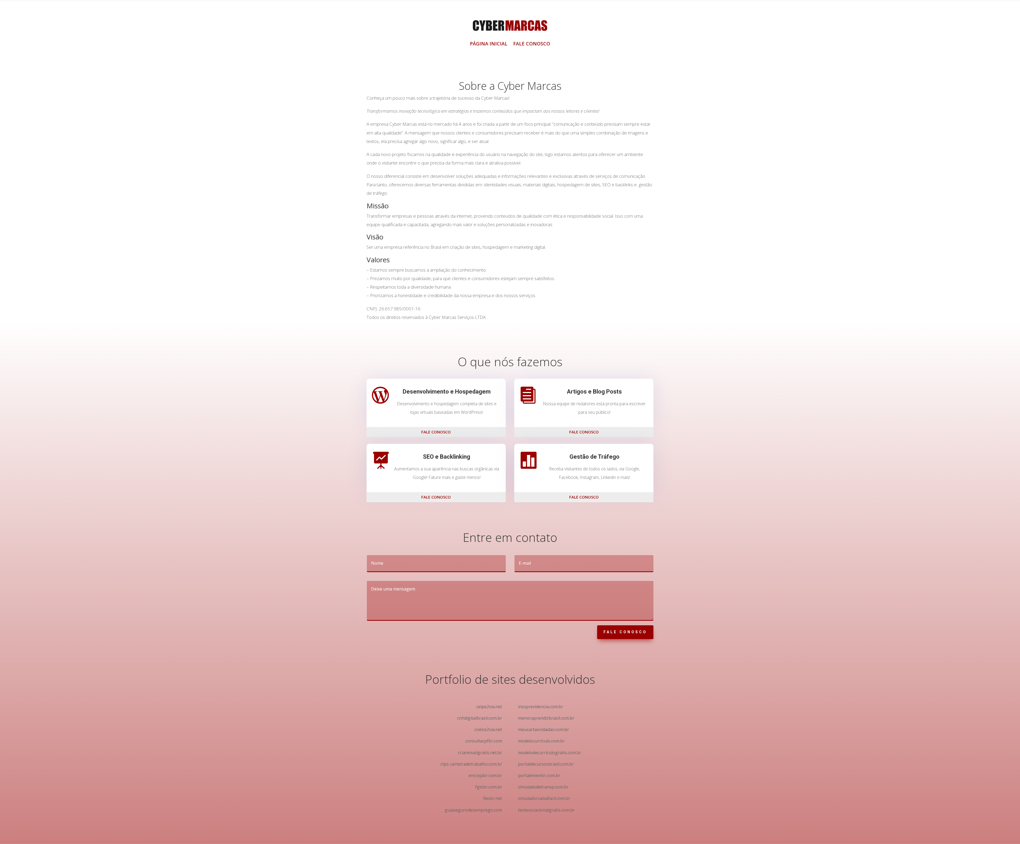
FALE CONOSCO (436, 431)
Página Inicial (488, 44)
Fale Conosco (531, 44)
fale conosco (625, 632)
